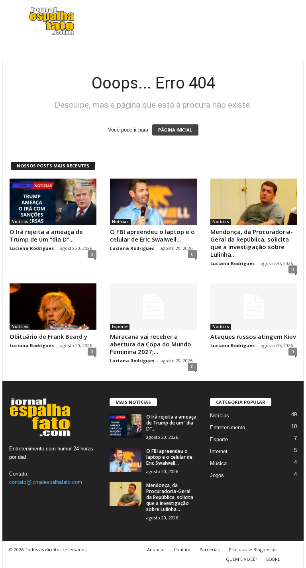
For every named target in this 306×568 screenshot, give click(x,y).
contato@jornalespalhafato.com (45, 482)
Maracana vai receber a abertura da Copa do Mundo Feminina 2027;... (150, 344)
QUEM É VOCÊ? (241, 559)
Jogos (217, 475)
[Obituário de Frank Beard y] (53, 306)
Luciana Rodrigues (32, 248)
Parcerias (210, 549)
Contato (182, 549)
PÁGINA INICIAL (175, 130)
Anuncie (156, 549)
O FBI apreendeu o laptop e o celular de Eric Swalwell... (152, 235)
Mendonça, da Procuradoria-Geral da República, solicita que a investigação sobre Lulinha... (251, 243)
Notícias (20, 221)
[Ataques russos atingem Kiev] (253, 306)
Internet (219, 451)
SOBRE (273, 559)
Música (218, 463)
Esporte (120, 326)
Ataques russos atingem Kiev (253, 336)
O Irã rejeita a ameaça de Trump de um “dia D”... (46, 235)
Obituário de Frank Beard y (48, 336)
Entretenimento (227, 427)
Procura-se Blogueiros (252, 549)
